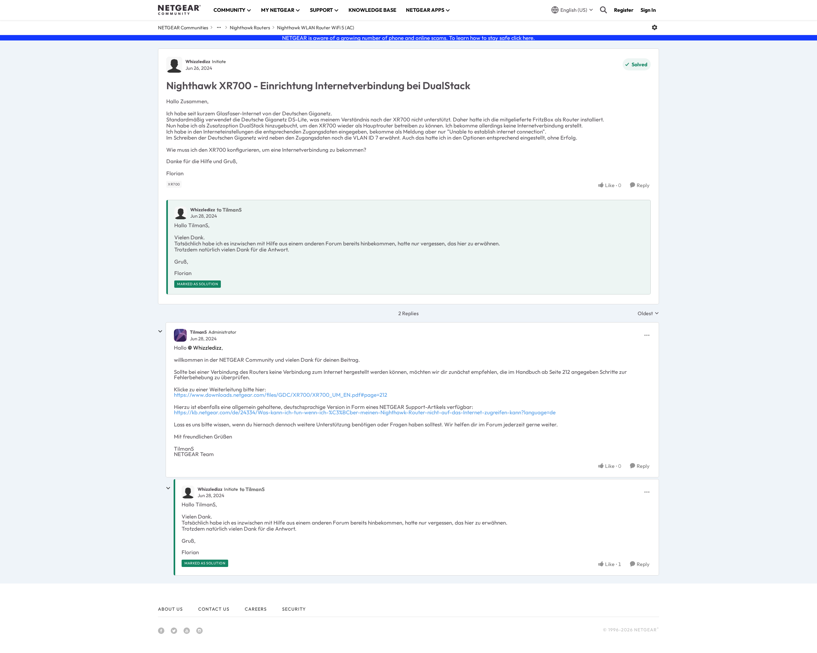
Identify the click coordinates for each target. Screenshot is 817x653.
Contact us (213, 609)
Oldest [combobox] (648, 313)
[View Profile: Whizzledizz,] (180, 213)
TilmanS (198, 332)
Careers (256, 609)
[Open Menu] (654, 27)
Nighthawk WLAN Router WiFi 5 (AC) (315, 28)
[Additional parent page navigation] (219, 27)
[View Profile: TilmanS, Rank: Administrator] (180, 335)
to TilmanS (229, 209)
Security (294, 609)
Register (623, 10)
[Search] (603, 10)
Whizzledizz (197, 61)
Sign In (648, 10)
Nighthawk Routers (250, 28)
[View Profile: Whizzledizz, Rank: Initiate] (174, 65)
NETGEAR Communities (183, 28)
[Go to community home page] (179, 10)
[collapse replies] (160, 331)
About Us (170, 609)
